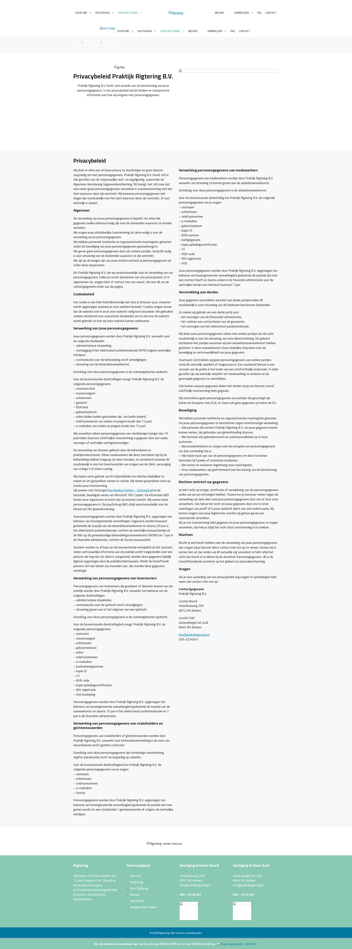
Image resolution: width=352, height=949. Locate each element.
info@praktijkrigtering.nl (194, 635)
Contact (271, 12)
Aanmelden (241, 12)
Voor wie (81, 12)
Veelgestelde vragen (143, 907)
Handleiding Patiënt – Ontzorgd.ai (130, 490)
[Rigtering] (107, 31)
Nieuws (219, 12)
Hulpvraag (102, 12)
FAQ (259, 12)
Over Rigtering (128, 12)
